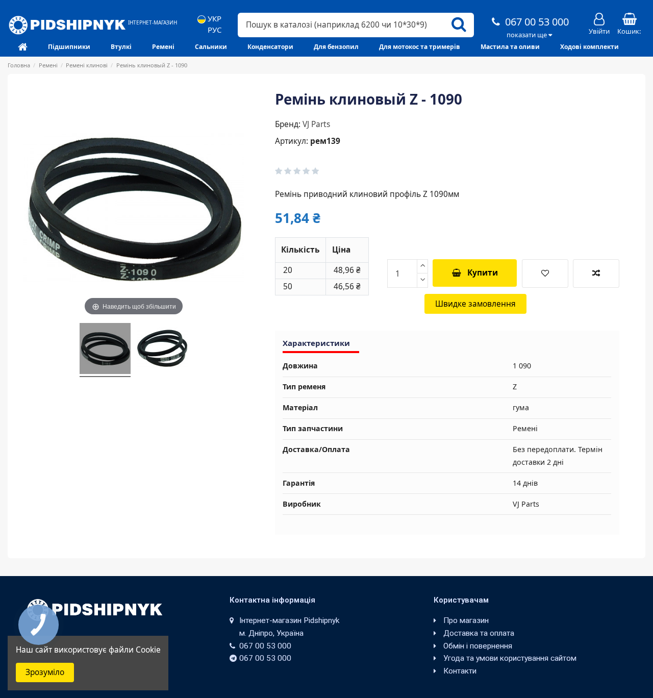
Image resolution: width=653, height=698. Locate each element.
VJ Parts (316, 124)
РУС (213, 30)
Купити (482, 272)
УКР (213, 18)
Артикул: (291, 141)
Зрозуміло (45, 672)
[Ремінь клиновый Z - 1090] (105, 350)
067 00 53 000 (536, 22)
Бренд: (287, 124)
